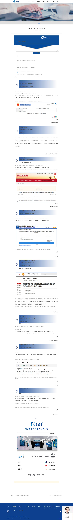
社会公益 (8, 511)
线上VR (8, 512)
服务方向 (38, 1)
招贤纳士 (39, 506)
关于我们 (33, 1)
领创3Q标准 (48, 1)
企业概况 (8, 506)
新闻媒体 (53, 1)
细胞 (26, 60)
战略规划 (8, 510)
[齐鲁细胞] (16, 1)
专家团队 (20, 506)
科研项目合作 (21, 510)
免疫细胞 (36, 249)
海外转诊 (14, 510)
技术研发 (43, 1)
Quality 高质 (27, 506)
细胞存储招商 (14, 506)
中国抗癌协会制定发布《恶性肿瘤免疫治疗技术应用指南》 (21, 495)
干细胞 (27, 249)
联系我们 (58, 1)
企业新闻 (33, 506)
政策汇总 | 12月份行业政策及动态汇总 (57, 495)
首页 (29, 1)
